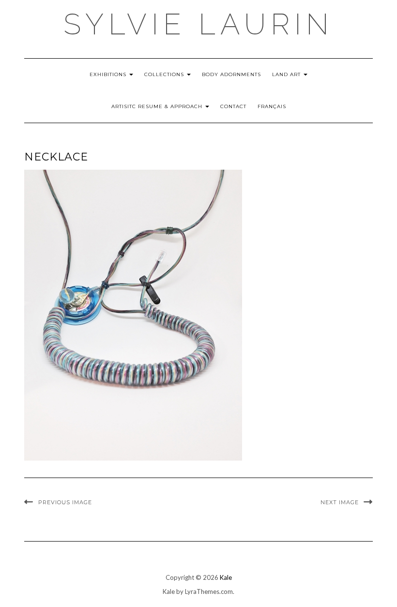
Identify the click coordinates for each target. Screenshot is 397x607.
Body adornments (231, 74)
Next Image (340, 502)
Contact (233, 106)
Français (272, 106)
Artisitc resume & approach (157, 106)
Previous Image (65, 502)
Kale (226, 577)
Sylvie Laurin (198, 24)
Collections (165, 74)
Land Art (287, 74)
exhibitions (109, 74)
